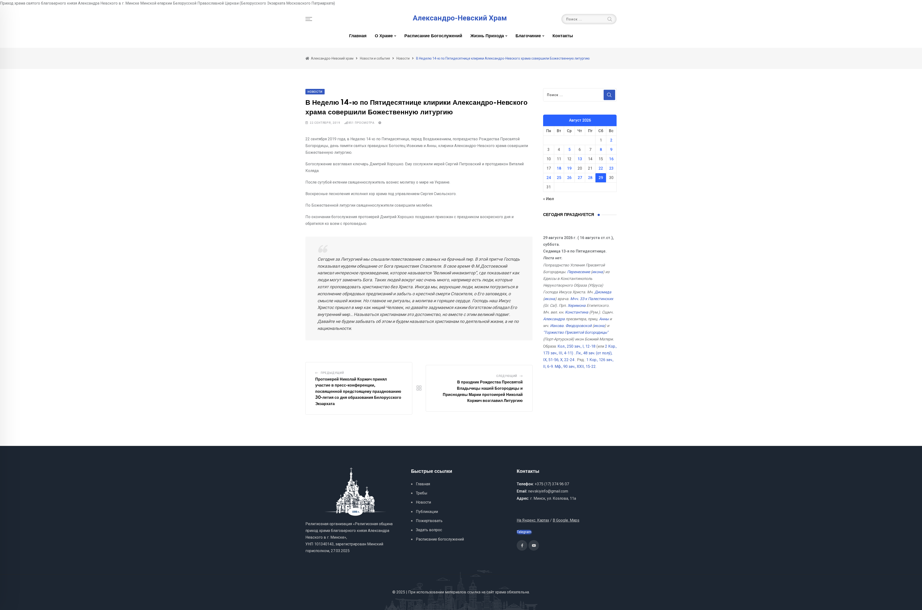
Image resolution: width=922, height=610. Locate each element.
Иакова (557, 325)
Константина (576, 312)
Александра (554, 319)
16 (611, 159)
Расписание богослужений (433, 36)
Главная (358, 36)
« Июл (548, 199)
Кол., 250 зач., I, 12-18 (576, 346)
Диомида (602, 292)
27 (580, 177)
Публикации (427, 511)
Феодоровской (578, 325)
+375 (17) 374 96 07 (552, 484)
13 (580, 159)
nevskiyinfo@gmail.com (548, 491)
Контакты (562, 36)
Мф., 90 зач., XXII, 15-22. (575, 366)
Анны (604, 319)
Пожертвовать (429, 520)
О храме (384, 36)
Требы (421, 493)
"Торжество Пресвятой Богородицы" (575, 332)
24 (548, 177)
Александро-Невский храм (460, 18)
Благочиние (528, 36)
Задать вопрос (429, 530)
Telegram (524, 532)
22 (601, 168)
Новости (423, 502)
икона (597, 272)
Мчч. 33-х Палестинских (591, 298)
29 (601, 177)
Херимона (577, 305)
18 (559, 168)
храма (500, 592)
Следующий (506, 376)
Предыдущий (332, 373)
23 (611, 168)
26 (569, 177)
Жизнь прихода (487, 36)
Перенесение (578, 272)
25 (559, 177)
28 (590, 177)
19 (569, 168)
